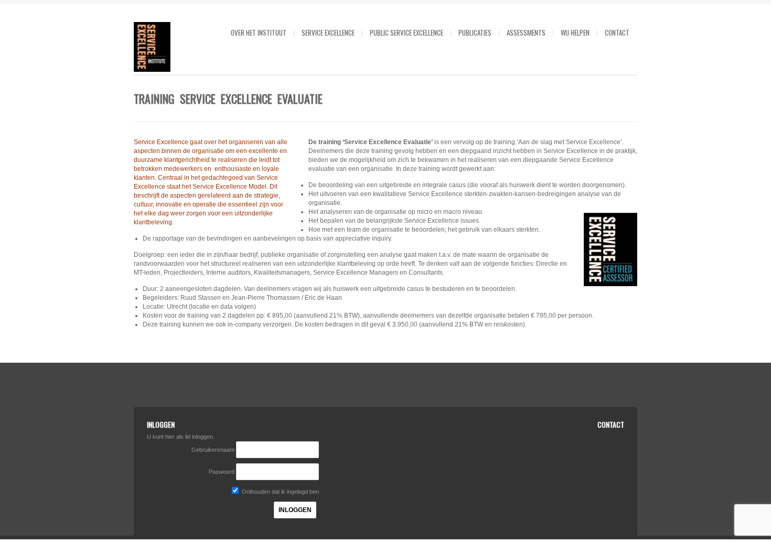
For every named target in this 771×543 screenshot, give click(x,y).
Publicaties (474, 32)
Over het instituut (258, 32)
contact (617, 32)
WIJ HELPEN (575, 32)
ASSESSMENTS (526, 32)
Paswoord (221, 472)
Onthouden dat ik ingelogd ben (279, 491)
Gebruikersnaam (213, 450)
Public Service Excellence (406, 32)
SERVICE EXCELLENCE (328, 32)
